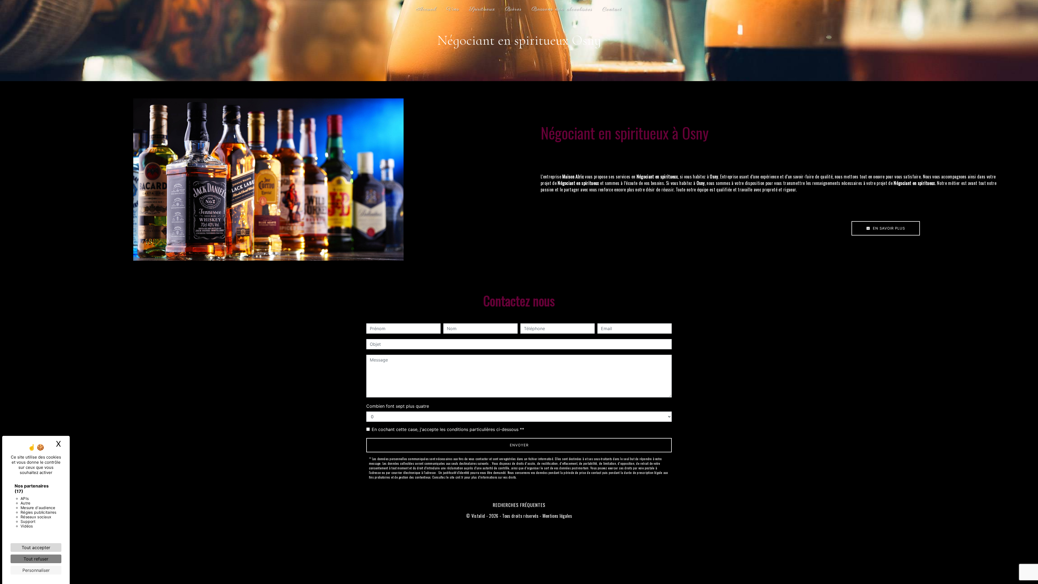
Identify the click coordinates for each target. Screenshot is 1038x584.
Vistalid (478, 516)
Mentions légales (556, 516)
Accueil (426, 9)
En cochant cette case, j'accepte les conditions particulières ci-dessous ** (448, 429)
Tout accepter (36, 547)
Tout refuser (36, 559)
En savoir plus (888, 228)
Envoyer (519, 445)
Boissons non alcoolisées (561, 9)
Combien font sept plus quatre (397, 406)
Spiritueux (482, 9)
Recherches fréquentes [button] (519, 504)
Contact (612, 9)
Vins (452, 9)
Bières (513, 9)
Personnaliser (36, 570)
